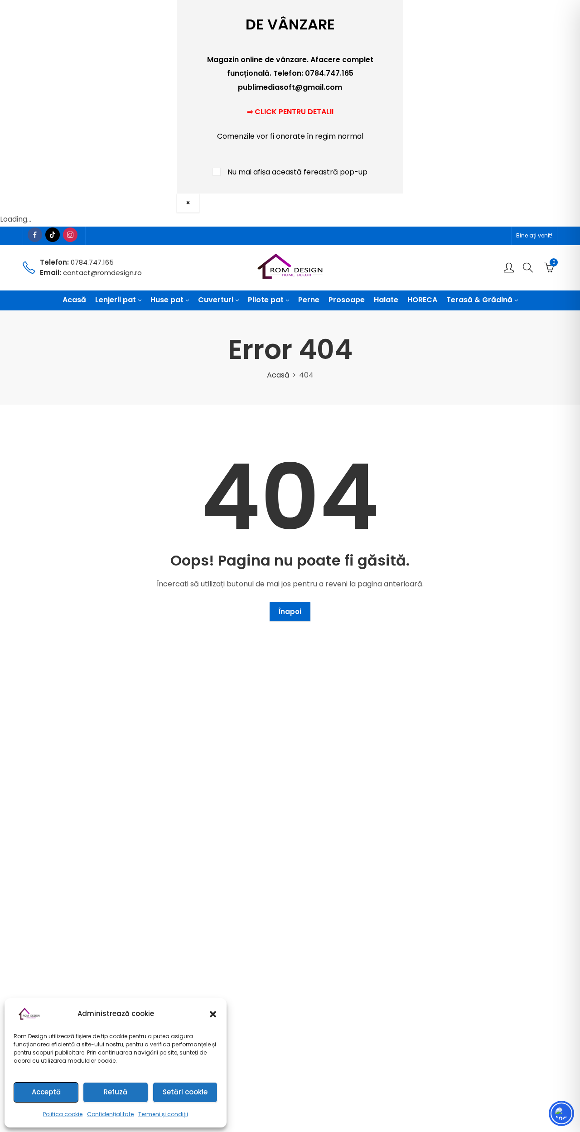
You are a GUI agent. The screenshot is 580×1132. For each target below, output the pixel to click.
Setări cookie (185, 1092)
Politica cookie (62, 1114)
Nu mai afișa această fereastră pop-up (297, 172)
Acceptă (46, 1092)
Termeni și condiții (163, 1114)
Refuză (115, 1092)
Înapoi (290, 611)
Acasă (278, 375)
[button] (213, 1014)
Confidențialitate (110, 1114)
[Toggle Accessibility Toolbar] (561, 1113)
